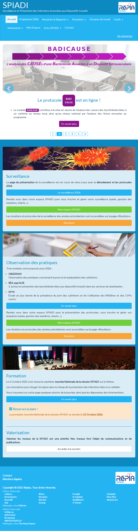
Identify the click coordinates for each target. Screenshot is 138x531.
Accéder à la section (69, 448)
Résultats (69, 222)
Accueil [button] (11, 19)
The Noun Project (27, 523)
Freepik (76, 494)
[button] (55, 19)
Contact (7, 475)
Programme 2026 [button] (28, 19)
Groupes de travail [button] (99, 19)
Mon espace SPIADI (69, 209)
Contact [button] (69, 27)
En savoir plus (69, 123)
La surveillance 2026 (69, 192)
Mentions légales (12, 479)
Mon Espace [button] (33, 27)
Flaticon (22, 505)
